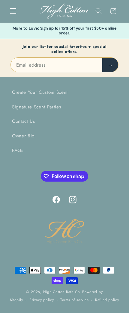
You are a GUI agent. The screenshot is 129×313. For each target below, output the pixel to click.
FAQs (17, 150)
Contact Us (23, 121)
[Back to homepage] (64, 232)
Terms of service (74, 300)
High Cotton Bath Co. (62, 291)
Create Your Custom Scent (40, 92)
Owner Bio (23, 136)
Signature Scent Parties (36, 107)
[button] (13, 11)
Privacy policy (41, 300)
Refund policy (107, 300)
